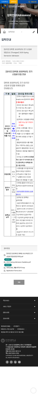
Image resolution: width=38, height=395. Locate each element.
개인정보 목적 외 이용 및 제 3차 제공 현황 (12, 332)
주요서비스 (6, 300)
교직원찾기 (16, 326)
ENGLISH (33, 2)
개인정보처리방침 (5, 326)
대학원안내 (2, 15)
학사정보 (35, 15)
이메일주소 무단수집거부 (7, 329)
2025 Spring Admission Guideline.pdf (18, 262)
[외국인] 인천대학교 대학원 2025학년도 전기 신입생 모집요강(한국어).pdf (19, 255)
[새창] (7, 362)
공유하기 (33, 31)
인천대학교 (5, 2)
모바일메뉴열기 (35, 6)
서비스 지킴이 (7, 306)
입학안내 (13, 2)
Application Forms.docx (14, 271)
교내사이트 (6, 318)
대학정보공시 (20, 329)
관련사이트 (6, 312)
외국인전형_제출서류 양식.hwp (15, 268)
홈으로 (4, 31)
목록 (19, 282)
